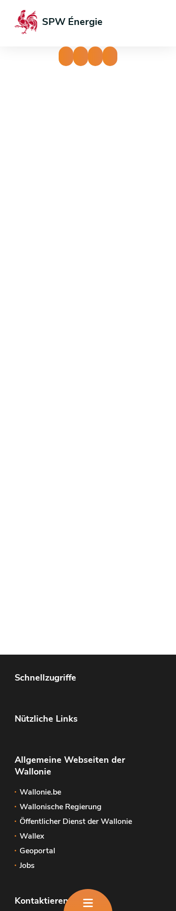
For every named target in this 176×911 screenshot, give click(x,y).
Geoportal (37, 851)
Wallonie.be (40, 792)
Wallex (32, 836)
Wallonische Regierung (61, 807)
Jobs (27, 865)
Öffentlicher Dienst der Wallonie (76, 821)
